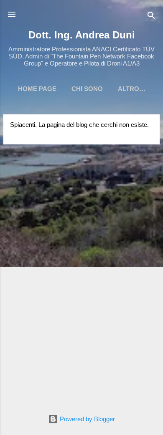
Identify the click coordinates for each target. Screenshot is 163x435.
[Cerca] (151, 17)
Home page (37, 88)
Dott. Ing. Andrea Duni (81, 34)
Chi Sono (87, 88)
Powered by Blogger (86, 418)
